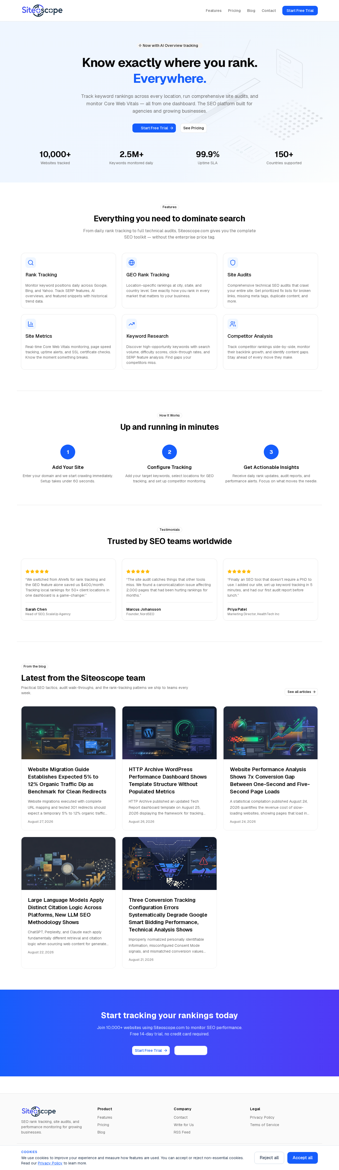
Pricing (234, 10)
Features (214, 10)
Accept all (303, 1157)
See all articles (299, 691)
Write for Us (184, 1124)
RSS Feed (182, 1132)
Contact (269, 10)
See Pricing (193, 128)
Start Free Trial (300, 10)
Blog (251, 10)
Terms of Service (264, 1124)
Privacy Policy (50, 1163)
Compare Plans (190, 1050)
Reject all (269, 1157)
